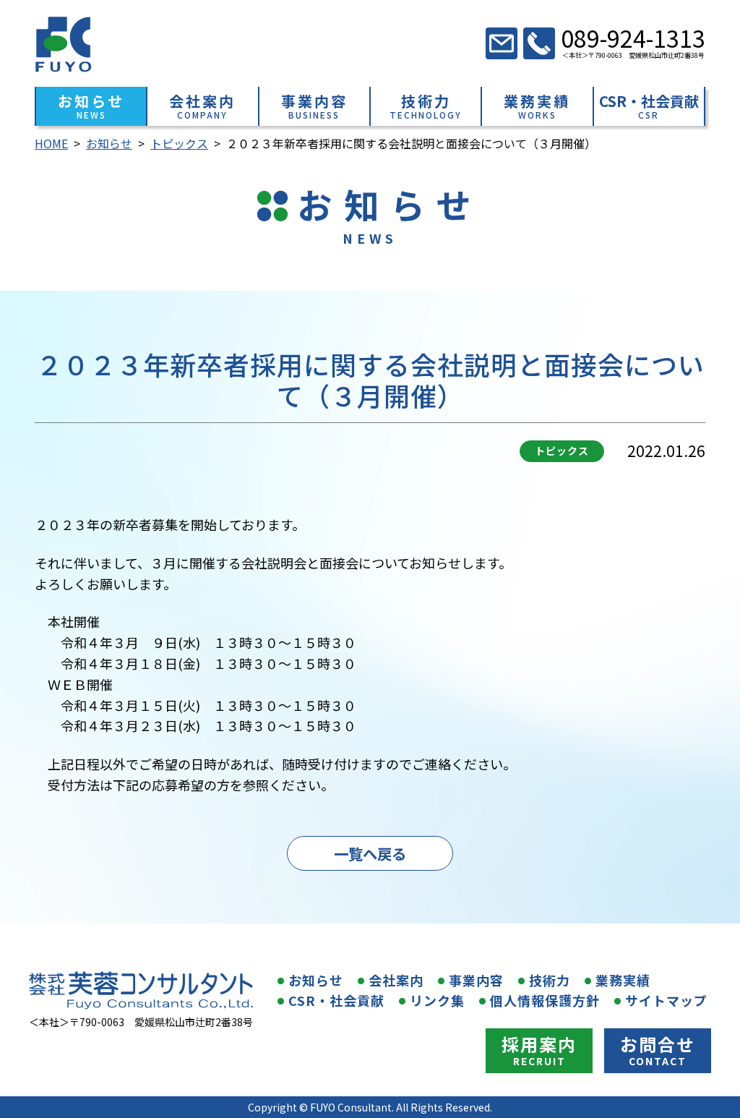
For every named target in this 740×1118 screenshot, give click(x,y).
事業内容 (476, 979)
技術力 (549, 979)
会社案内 (396, 979)
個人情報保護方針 (545, 1000)
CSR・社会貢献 (336, 1000)
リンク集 (437, 1000)
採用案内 (539, 1044)
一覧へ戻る (370, 853)
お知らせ (109, 143)
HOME (51, 143)
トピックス (179, 143)
